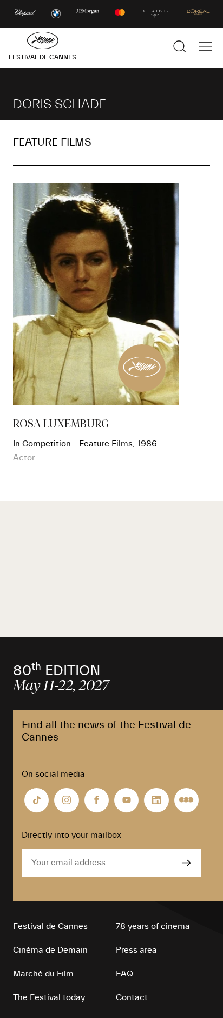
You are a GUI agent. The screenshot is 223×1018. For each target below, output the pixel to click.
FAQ (124, 974)
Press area (136, 950)
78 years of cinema (153, 926)
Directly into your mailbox (71, 835)
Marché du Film (43, 974)
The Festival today (49, 997)
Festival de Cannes (50, 926)
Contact (132, 997)
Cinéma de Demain (50, 950)
